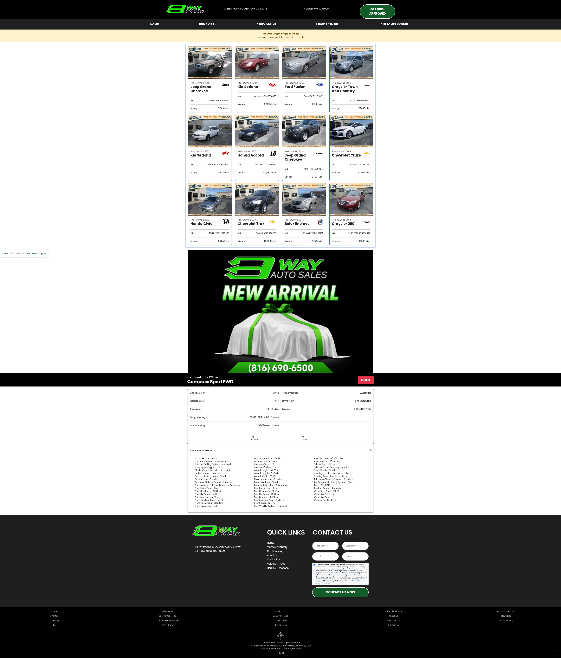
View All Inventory (277, 547)
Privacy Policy (357, 581)
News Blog (506, 616)
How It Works (393, 620)
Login (281, 653)
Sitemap (54, 620)
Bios (55, 625)
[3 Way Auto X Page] (205, 561)
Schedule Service (393, 611)
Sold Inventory (17, 253)
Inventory (54, 616)
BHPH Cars (167, 625)
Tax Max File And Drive (168, 620)
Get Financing (275, 551)
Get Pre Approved (167, 616)
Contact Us (273, 559)
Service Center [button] (327, 24)
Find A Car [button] (206, 24)
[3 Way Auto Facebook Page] (196, 561)
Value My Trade (276, 564)
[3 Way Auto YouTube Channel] (213, 561)
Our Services (280, 625)
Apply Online (266, 24)
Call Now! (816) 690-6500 (209, 551)
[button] (280, 479)
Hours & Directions (278, 568)
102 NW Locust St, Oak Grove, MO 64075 (217, 546)
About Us (272, 555)
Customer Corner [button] (394, 24)
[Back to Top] (554, 651)
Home (154, 24)
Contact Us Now (340, 592)
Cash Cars (280, 611)
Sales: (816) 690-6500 (316, 8)
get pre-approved (377, 11)
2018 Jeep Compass (36, 253)
